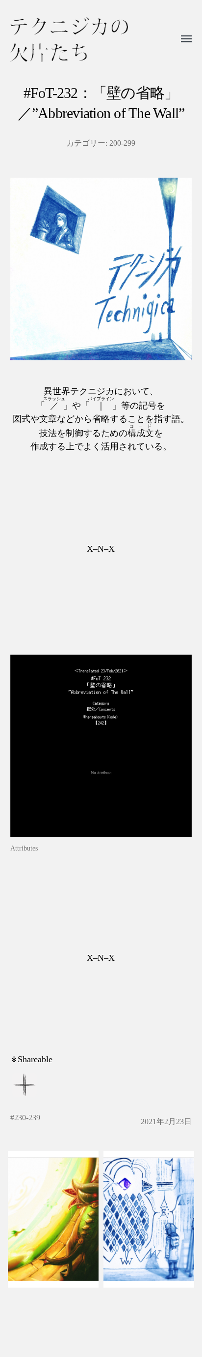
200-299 (122, 143)
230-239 (27, 1117)
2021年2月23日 (166, 1121)
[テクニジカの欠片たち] (69, 39)
